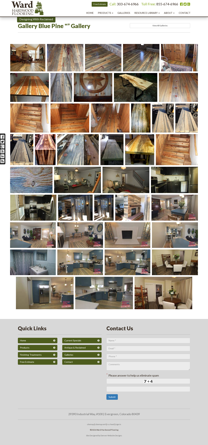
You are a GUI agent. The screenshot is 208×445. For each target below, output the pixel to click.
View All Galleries (160, 25)
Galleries (123, 12)
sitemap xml (100, 424)
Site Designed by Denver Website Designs (104, 435)
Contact (184, 12)
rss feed (110, 424)
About (168, 12)
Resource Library (146, 12)
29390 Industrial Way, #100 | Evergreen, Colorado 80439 (104, 414)
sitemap (90, 424)
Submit (112, 397)
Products (105, 12)
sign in (118, 424)
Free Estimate (99, 4)
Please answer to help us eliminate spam (132, 375)
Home (90, 12)
